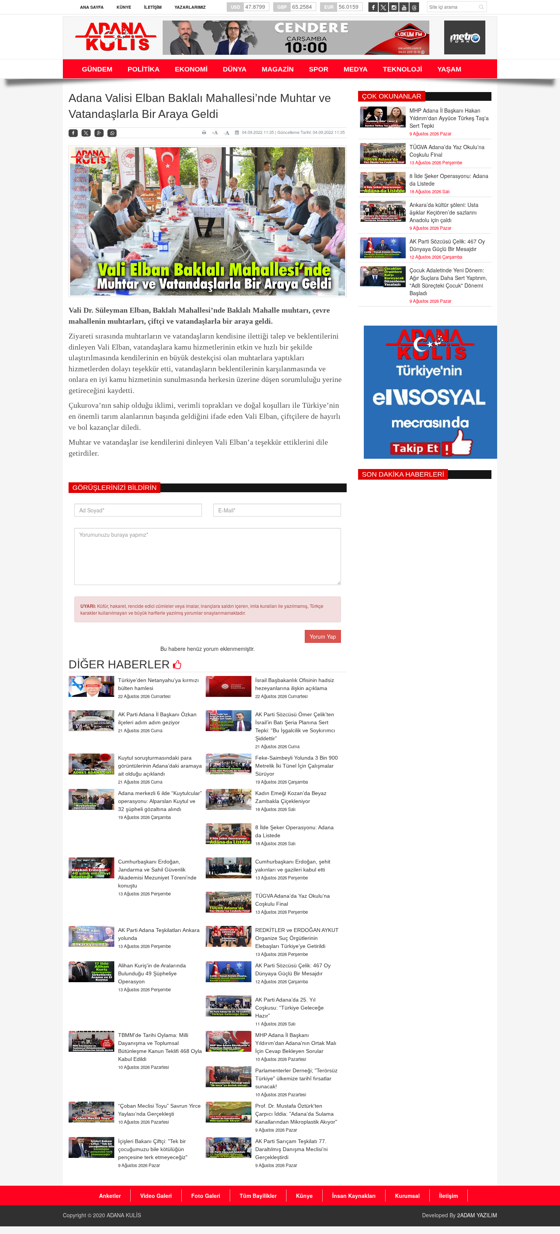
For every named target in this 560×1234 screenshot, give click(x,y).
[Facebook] (73, 133)
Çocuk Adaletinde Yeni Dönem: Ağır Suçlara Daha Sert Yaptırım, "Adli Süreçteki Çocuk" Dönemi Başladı (448, 281)
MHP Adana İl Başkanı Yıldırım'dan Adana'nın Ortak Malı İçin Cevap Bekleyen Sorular (295, 1043)
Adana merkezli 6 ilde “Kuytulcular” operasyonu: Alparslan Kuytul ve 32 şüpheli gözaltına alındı (160, 801)
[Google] (99, 133)
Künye (124, 7)
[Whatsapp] (112, 133)
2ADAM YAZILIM (477, 1215)
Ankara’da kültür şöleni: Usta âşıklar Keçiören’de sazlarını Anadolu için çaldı (444, 212)
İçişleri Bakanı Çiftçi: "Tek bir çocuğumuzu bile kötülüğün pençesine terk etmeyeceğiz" (152, 1149)
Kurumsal (407, 1195)
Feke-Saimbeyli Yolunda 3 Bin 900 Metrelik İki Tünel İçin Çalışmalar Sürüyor (296, 766)
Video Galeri (156, 1195)
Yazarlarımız (190, 7)
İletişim (153, 7)
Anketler (110, 1195)
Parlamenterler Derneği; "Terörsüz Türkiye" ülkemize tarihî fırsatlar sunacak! (296, 1078)
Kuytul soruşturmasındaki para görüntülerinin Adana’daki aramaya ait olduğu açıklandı (160, 766)
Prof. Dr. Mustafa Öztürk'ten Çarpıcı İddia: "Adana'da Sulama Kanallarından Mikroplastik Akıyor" (296, 1114)
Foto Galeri (205, 1195)
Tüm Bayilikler (258, 1195)
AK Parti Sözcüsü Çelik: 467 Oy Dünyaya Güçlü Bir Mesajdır (447, 245)
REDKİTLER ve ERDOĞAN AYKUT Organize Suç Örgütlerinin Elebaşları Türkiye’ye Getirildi (297, 938)
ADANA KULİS (124, 1215)
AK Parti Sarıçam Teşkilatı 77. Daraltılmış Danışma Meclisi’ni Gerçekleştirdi (291, 1149)
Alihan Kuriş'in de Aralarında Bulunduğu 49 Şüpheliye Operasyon (152, 973)
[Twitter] (86, 133)
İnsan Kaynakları (354, 1195)
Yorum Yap (323, 636)
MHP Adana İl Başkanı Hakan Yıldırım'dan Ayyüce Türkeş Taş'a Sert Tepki (449, 118)
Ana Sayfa (92, 7)
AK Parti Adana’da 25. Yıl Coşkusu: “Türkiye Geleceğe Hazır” (289, 1008)
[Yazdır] (205, 132)
